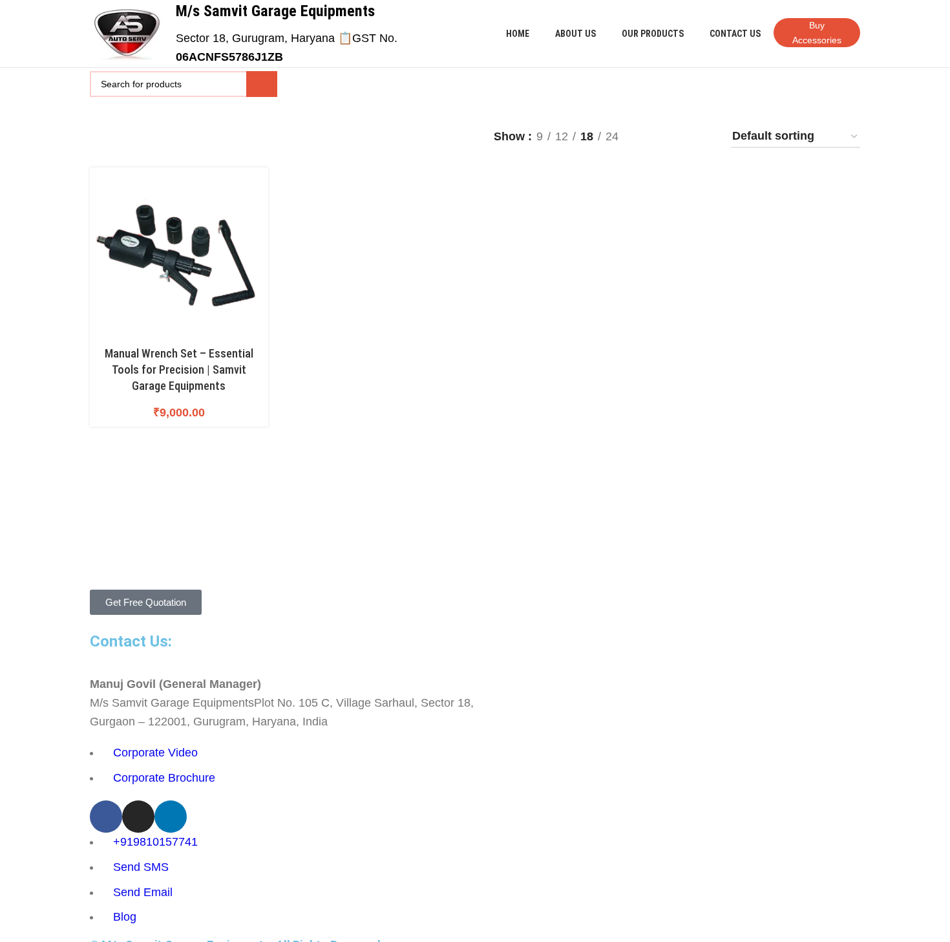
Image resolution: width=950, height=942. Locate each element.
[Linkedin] (170, 816)
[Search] (261, 84)
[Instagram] (138, 816)
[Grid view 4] (677, 137)
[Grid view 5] (703, 137)
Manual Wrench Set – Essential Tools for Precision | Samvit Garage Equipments (179, 369)
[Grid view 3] (650, 137)
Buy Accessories (816, 32)
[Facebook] (106, 816)
